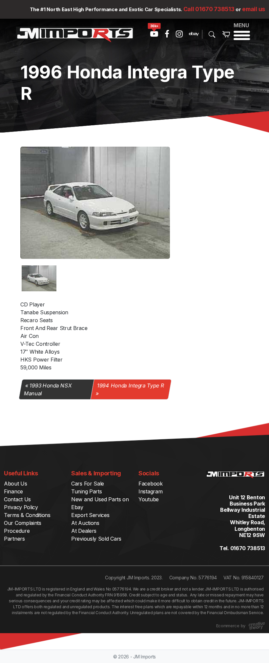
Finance (13, 491)
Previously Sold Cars (96, 538)
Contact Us (17, 499)
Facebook (150, 483)
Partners (14, 538)
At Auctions (85, 523)
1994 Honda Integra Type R (131, 385)
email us (253, 9)
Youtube (148, 499)
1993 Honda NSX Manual (47, 389)
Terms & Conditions (27, 515)
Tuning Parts (86, 491)
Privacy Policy (21, 507)
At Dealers (83, 531)
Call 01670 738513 (209, 9)
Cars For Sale (87, 483)
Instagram (150, 491)
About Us (15, 483)
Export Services (90, 515)
